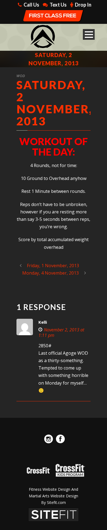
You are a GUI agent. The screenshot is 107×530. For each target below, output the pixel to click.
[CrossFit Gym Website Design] (53, 514)
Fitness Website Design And (53, 489)
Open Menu (89, 34)
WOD (20, 75)
